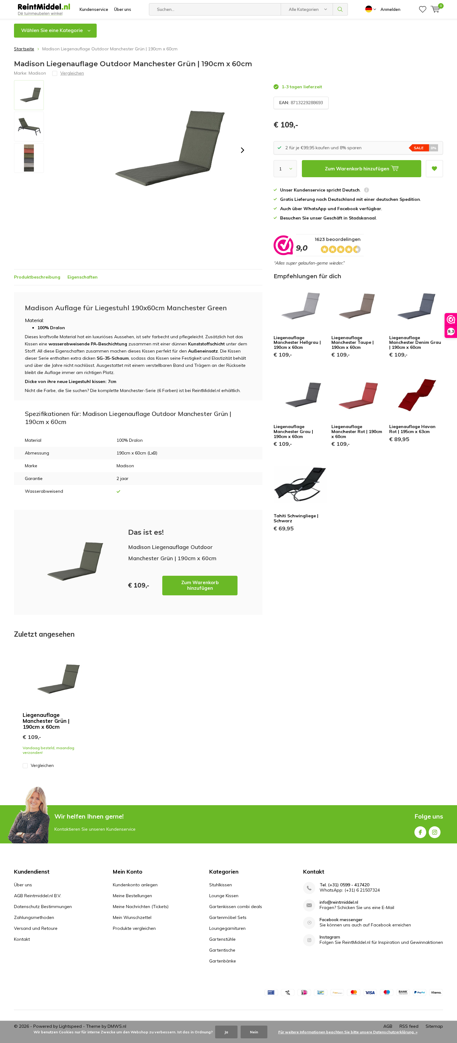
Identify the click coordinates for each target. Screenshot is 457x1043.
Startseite (24, 49)
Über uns (122, 9)
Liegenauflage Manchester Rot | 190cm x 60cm (356, 431)
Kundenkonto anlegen (135, 885)
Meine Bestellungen (132, 895)
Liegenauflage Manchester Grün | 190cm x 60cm (46, 721)
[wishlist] (422, 9)
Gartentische (222, 950)
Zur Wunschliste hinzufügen (434, 168)
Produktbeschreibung (37, 277)
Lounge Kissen (223, 895)
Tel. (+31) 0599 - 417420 (344, 885)
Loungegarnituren (227, 928)
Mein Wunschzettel (132, 917)
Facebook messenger (341, 919)
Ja (226, 1032)
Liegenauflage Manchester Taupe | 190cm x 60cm (352, 342)
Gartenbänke (222, 961)
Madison (37, 73)
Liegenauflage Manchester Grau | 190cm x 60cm (293, 431)
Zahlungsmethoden (34, 917)
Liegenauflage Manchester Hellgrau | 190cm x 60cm (297, 342)
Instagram (435, 832)
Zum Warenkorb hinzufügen (200, 585)
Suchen (340, 9)
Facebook (420, 832)
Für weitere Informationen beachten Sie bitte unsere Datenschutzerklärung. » (348, 1032)
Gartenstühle (222, 939)
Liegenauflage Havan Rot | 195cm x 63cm (412, 429)
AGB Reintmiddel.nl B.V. (37, 895)
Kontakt (22, 939)
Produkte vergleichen (134, 928)
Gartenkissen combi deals (235, 906)
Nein (254, 1032)
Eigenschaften (82, 277)
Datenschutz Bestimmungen (43, 906)
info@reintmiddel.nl (339, 902)
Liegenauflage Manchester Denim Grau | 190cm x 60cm (415, 342)
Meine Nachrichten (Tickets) (140, 906)
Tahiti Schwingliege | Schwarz (296, 518)
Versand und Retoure (36, 928)
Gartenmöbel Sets (228, 917)
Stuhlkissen (220, 885)
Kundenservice (94, 9)
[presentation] (242, 150)
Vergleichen (42, 765)
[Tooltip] (366, 190)
